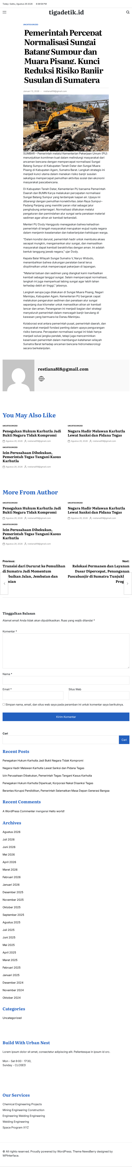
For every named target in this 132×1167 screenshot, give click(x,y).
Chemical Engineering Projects (22, 1104)
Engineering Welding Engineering (24, 1116)
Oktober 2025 (11, 907)
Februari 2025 (11, 967)
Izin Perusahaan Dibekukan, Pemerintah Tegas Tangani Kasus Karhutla (32, 456)
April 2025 (9, 952)
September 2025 (13, 914)
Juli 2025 (8, 930)
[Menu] (4, 12)
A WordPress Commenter (19, 811)
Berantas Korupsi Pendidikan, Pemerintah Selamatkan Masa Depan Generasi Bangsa (56, 790)
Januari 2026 (11, 884)
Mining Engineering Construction (23, 1110)
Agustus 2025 (11, 922)
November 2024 (13, 990)
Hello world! (56, 811)
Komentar (10, 631)
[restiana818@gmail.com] (18, 375)
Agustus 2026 (11, 832)
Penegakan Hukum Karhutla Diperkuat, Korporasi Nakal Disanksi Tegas (48, 783)
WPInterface (10, 1155)
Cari (5, 733)
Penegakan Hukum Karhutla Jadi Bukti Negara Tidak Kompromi (32, 433)
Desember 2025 (13, 892)
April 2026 (9, 862)
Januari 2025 (11, 975)
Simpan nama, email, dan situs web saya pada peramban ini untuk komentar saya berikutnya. (65, 704)
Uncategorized (30, 24)
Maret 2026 (10, 869)
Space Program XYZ (16, 1127)
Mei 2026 (9, 854)
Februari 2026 (12, 877)
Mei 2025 (9, 945)
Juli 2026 (9, 839)
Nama (7, 674)
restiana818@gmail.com (55, 91)
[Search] (127, 12)
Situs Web (75, 689)
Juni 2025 (9, 937)
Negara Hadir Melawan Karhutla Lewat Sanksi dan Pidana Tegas (96, 433)
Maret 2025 (10, 960)
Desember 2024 (13, 982)
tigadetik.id (66, 12)
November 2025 (13, 899)
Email (7, 689)
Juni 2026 (9, 847)
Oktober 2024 (12, 997)
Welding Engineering (16, 1121)
